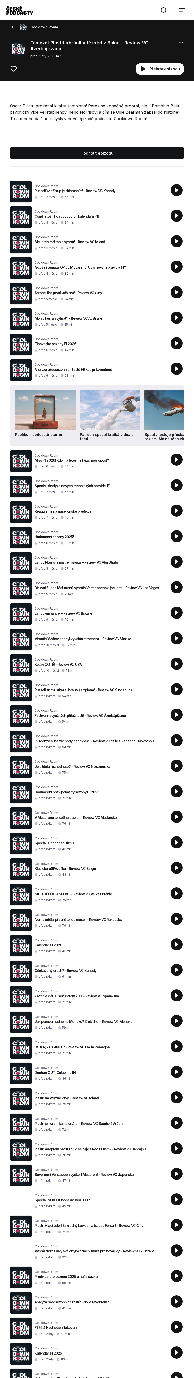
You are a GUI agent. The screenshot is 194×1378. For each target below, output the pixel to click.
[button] (164, 10)
